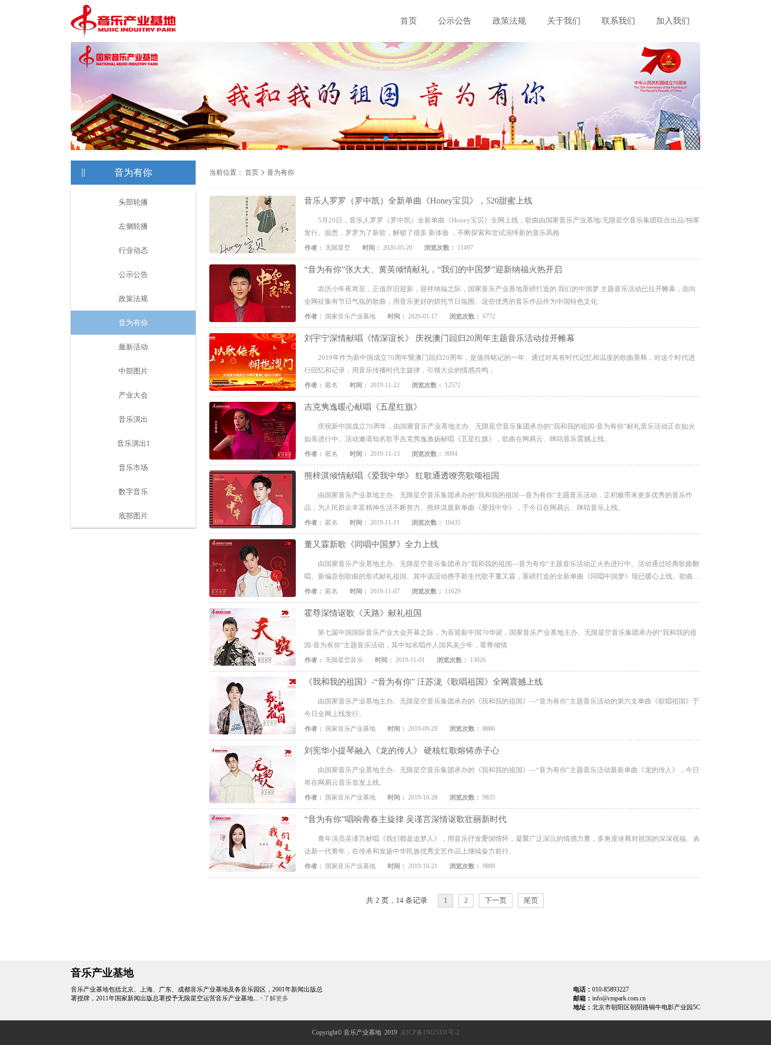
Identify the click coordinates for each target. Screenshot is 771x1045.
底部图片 (133, 516)
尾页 (530, 900)
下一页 (496, 900)
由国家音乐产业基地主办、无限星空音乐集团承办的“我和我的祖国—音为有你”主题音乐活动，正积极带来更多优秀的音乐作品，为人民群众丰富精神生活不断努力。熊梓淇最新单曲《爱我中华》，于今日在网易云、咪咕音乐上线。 (498, 501)
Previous (86, 88)
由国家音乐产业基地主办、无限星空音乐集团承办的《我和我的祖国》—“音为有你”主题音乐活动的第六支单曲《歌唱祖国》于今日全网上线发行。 (501, 707)
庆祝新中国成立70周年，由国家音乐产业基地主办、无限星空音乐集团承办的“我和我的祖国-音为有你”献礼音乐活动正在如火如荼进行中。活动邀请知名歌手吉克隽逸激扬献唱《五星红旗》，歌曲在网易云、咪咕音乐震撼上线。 (499, 432)
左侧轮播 (133, 226)
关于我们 (564, 20)
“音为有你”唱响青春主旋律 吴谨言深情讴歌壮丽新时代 (405, 819)
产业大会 (133, 395)
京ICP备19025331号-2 (429, 1032)
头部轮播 (133, 202)
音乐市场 (133, 468)
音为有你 (133, 323)
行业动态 (133, 250)
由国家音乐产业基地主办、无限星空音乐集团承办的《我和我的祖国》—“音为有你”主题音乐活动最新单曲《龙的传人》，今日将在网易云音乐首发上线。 (501, 776)
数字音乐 (133, 492)
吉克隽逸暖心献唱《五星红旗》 (363, 406)
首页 (408, 20)
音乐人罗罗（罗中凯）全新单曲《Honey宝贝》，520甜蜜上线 (418, 200)
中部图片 (133, 371)
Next (684, 88)
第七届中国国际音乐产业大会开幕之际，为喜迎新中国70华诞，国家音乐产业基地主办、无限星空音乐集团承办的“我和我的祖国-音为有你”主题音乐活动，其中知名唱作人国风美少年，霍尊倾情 (500, 638)
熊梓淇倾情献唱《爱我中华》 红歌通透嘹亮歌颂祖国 (401, 475)
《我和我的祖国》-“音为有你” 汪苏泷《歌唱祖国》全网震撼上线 (423, 681)
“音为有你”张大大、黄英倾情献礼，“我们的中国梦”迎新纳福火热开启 (433, 269)
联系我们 (618, 20)
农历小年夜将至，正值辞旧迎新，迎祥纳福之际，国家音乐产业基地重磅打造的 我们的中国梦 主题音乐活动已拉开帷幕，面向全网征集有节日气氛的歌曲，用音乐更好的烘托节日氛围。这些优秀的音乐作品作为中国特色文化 (500, 295)
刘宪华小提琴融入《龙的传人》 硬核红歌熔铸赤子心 (401, 750)
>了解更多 (274, 998)
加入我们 (673, 20)
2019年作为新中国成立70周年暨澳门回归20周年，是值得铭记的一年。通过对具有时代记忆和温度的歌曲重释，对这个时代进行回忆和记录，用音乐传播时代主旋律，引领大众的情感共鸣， (499, 364)
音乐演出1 (133, 443)
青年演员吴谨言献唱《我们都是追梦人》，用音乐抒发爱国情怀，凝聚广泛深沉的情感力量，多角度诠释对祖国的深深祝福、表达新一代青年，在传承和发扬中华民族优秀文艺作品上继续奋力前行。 (502, 845)
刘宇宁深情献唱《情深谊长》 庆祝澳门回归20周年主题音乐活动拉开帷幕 (439, 338)
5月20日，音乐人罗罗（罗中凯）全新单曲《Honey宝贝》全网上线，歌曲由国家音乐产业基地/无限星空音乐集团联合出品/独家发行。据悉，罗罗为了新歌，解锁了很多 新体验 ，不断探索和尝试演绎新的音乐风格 (502, 226)
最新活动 (133, 347)
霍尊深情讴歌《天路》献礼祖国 (363, 613)
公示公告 (455, 20)
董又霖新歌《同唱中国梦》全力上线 (371, 544)
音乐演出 (133, 419)
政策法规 (509, 20)
